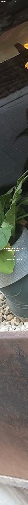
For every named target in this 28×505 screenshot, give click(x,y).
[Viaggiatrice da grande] (3, 1)
